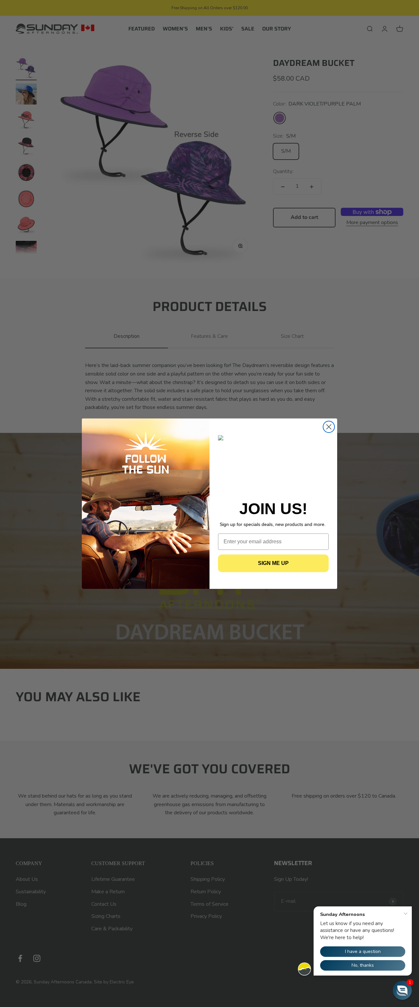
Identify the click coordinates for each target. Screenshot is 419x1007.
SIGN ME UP (273, 563)
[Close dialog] (329, 427)
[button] (402, 990)
